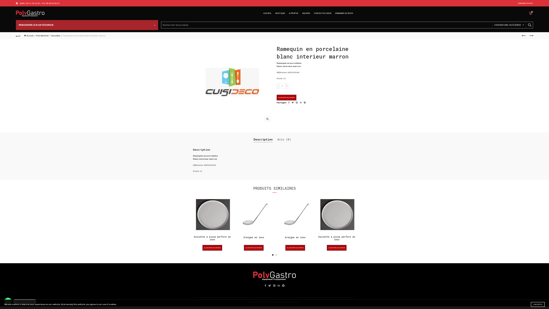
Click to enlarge (267, 119)
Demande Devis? (525, 3)
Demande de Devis (344, 13)
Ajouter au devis (286, 98)
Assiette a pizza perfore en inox (212, 238)
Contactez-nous (322, 13)
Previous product (523, 36)
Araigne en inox (253, 237)
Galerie (306, 13)
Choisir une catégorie (507, 25)
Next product (531, 36)
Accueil (267, 13)
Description (263, 139)
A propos (293, 13)
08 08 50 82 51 (53, 3)
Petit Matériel (42, 36)
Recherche (529, 25)
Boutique (280, 13)
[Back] (18, 36)
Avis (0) (284, 139)
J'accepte (537, 304)
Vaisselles (55, 36)
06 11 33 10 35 (33, 3)
